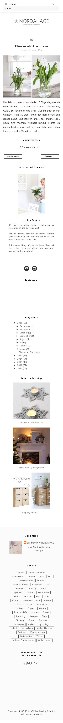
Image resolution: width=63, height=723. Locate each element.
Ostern (42, 608)
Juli (21, 342)
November (25, 329)
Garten (44, 588)
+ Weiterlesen (31, 140)
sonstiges (19, 624)
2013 (20, 362)
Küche (18, 604)
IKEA (47, 596)
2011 (20, 368)
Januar (23, 349)
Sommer (43, 620)
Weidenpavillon (37, 632)
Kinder (15, 600)
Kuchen (29, 604)
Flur (48, 584)
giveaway (19, 592)
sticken (31, 624)
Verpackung (27, 628)
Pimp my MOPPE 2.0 (31, 512)
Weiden (22, 632)
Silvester (20, 620)
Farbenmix (37, 584)
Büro (42, 576)
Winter (40, 636)
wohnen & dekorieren (23, 640)
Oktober (24, 332)
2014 (20, 358)
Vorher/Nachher (44, 628)
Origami (31, 608)
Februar (24, 345)
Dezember (25, 326)
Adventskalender (37, 572)
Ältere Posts (50, 156)
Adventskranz (17, 576)
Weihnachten (26, 636)
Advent (21, 572)
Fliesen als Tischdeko (31, 46)
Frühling (33, 588)
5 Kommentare (32, 147)
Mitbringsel (42, 604)
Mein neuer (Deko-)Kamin (31, 467)
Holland (28, 596)
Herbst (17, 596)
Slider (32, 620)
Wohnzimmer (44, 640)
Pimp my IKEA (20, 612)
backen (32, 576)
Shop (44, 616)
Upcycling (43, 624)
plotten (35, 612)
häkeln (31, 592)
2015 (20, 355)
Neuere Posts (13, 156)
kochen (47, 600)
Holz (38, 596)
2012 (20, 365)
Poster (46, 612)
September (25, 335)
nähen (20, 608)
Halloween (43, 592)
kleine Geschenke (31, 600)
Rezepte (34, 616)
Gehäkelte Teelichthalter (31, 422)
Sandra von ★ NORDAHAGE (40, 542)
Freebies (20, 588)
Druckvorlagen (26, 580)
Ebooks (40, 580)
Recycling (20, 616)
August (23, 339)
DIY (31, 40)
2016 (20, 322)
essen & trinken (20, 584)
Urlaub (14, 628)
